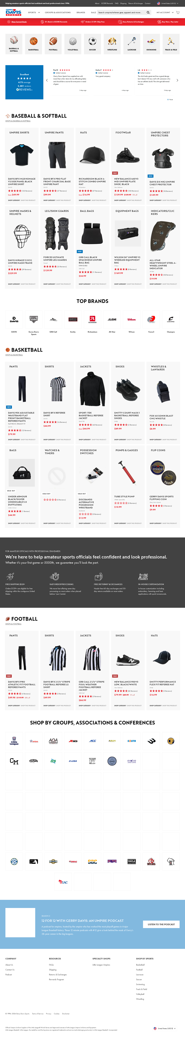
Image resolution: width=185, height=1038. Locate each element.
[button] (47, 80)
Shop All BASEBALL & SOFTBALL (17, 121)
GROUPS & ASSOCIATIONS (58, 12)
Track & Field (141, 989)
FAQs (51, 964)
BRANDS (81, 12)
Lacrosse (139, 974)
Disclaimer (65, 1013)
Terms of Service (37, 1013)
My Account (163, 12)
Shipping (123, 3)
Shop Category (14, 200)
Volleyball (140, 994)
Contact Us (9, 969)
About (97, 3)
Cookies (56, 1013)
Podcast (8, 974)
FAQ (116, 3)
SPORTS (32, 12)
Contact (147, 3)
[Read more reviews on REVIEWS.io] (24, 89)
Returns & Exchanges (136, 3)
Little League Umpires (101, 964)
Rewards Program (56, 979)
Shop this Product (28, 200)
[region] (112, 80)
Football (139, 969)
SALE (93, 12)
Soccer (139, 979)
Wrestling (140, 999)
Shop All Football (13, 624)
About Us (9, 964)
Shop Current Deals (19, 22)
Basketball (140, 964)
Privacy (48, 1013)
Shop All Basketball (14, 355)
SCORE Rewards (107, 3)
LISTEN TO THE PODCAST (161, 924)
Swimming (140, 984)
